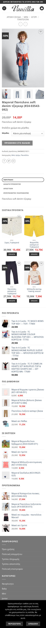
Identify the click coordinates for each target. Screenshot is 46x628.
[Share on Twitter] (9, 161)
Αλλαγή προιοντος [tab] (12, 184)
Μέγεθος (5, 133)
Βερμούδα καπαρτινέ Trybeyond (34, 244)
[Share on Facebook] (4, 161)
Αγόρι (34, 17)
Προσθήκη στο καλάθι (17, 143)
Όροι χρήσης (8, 549)
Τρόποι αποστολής (11, 564)
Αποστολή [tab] (8, 188)
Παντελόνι (23, 19)
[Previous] (6, 58)
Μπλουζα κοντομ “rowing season (34, 290)
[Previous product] (25, 24)
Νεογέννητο (8, 583)
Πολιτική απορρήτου (12, 554)
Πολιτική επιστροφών (12, 569)
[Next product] (20, 24)
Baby (4, 588)
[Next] (40, 58)
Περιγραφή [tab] (8, 180)
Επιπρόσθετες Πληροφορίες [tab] (16, 193)
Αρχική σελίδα (14, 17)
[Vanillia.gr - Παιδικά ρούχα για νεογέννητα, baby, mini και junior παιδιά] (23, 8)
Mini (26, 17)
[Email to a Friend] (13, 161)
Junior (5, 598)
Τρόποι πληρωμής (10, 559)
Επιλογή (12, 254)
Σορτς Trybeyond (12, 242)
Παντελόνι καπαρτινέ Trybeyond (11, 291)
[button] (4, 8)
